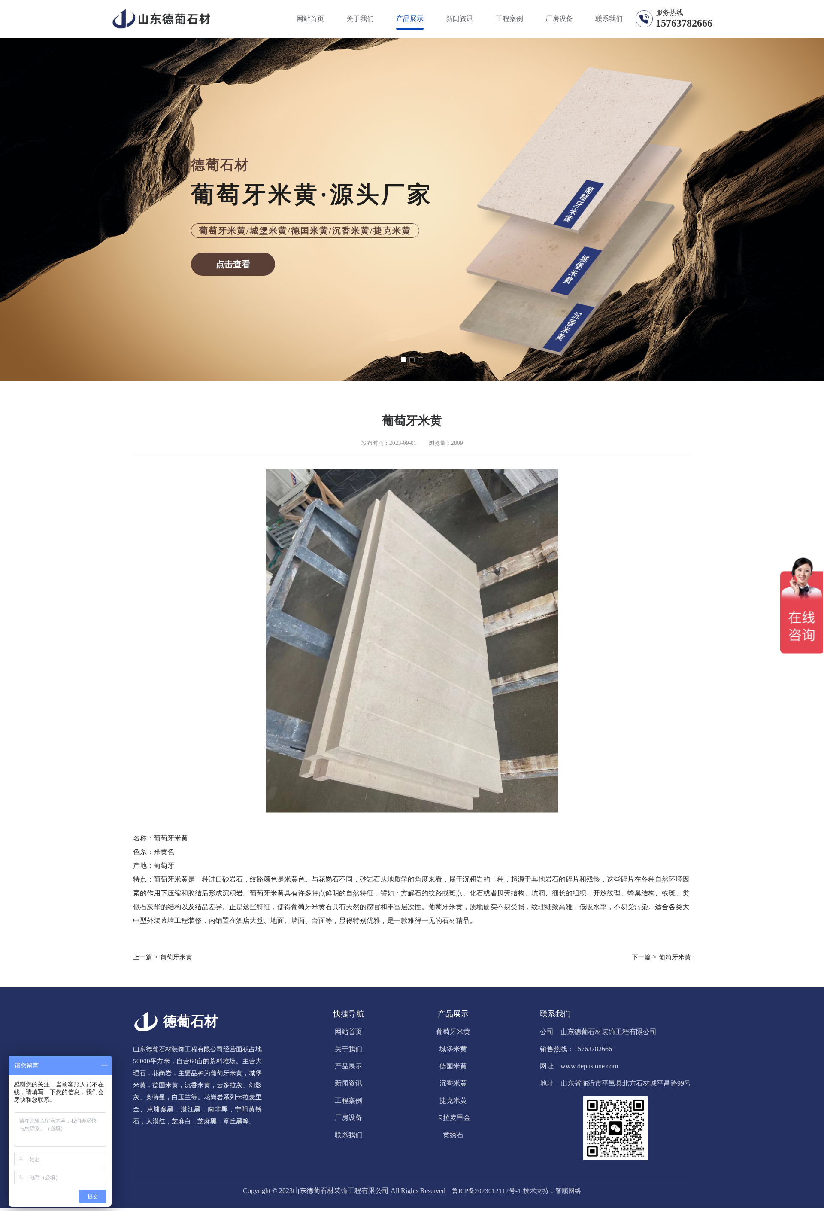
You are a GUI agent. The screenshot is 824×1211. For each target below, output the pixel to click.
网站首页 (310, 18)
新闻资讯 (459, 18)
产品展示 (410, 18)
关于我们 (360, 18)
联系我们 (609, 18)
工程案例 (509, 18)
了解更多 (412, 234)
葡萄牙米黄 (176, 957)
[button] (403, 359)
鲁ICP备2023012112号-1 (486, 1190)
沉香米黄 (453, 1083)
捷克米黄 (453, 1100)
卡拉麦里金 (453, 1117)
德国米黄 (453, 1066)
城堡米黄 (453, 1049)
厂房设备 (559, 18)
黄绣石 (453, 1134)
